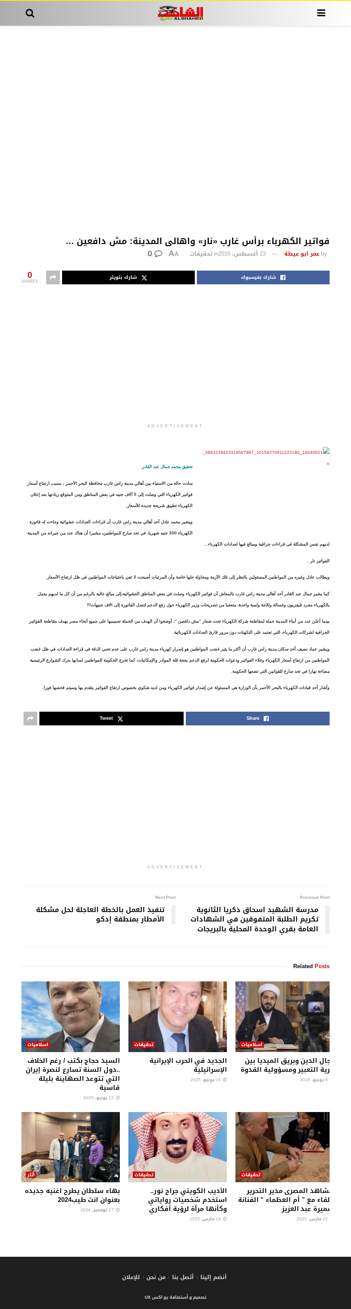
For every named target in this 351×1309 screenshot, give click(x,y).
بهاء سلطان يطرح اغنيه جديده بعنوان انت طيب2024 (72, 1195)
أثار (31, 1175)
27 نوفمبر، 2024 (97, 1210)
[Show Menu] (321, 13)
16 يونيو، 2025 (206, 1080)
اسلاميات (251, 1044)
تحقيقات (201, 253)
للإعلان (131, 1277)
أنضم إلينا (213, 1277)
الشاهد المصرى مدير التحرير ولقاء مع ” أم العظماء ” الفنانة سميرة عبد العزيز (286, 1200)
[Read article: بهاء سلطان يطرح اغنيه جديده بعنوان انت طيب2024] (70, 1147)
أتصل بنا (183, 1277)
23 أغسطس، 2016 (242, 253)
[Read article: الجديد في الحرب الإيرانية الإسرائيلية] (177, 1016)
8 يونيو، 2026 (314, 1080)
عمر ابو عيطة (301, 253)
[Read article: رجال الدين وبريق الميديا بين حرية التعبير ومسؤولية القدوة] (284, 1016)
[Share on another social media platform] (53, 277)
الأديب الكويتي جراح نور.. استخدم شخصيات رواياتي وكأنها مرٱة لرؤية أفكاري (187, 1200)
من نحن (156, 1277)
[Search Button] (30, 13)
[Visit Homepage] (175, 13)
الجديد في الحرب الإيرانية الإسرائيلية (188, 1065)
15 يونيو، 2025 (99, 1098)
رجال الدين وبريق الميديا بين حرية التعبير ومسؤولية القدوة (287, 1065)
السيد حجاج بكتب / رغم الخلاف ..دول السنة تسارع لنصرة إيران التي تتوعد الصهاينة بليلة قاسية (73, 1074)
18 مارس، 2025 (206, 1219)
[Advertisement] (175, 131)
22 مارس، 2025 (313, 1219)
